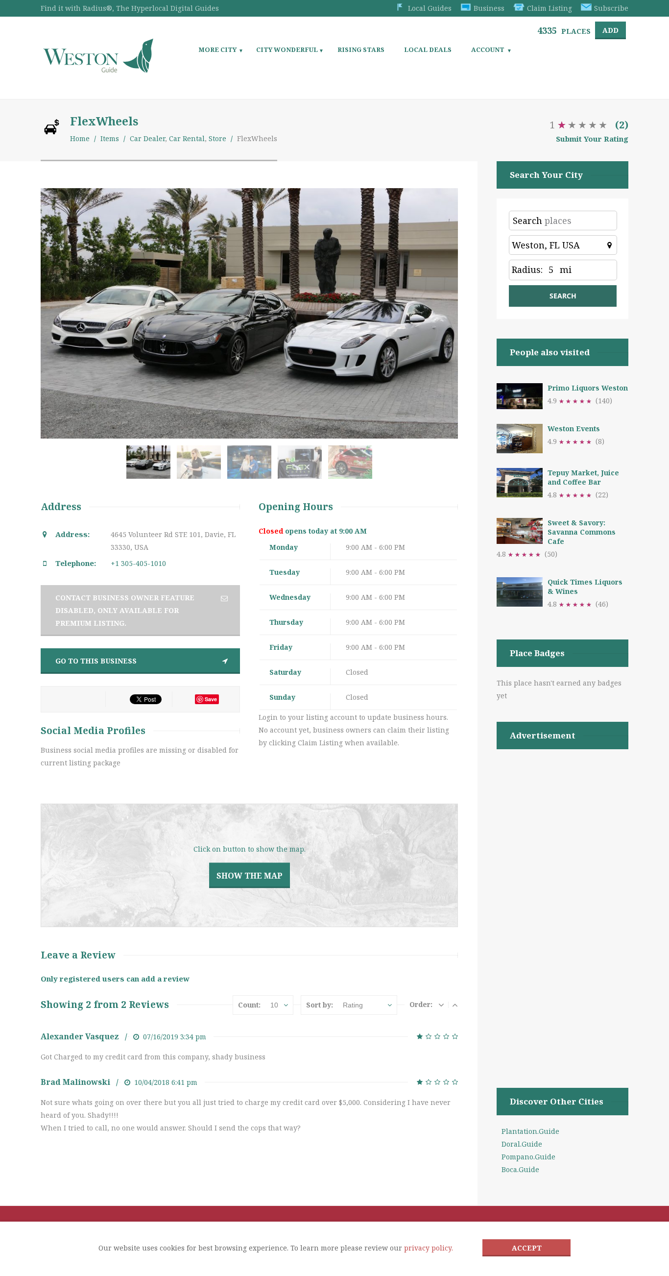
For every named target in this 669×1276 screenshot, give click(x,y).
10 (274, 1005)
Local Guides (430, 8)
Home (80, 138)
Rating (353, 1005)
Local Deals (428, 49)
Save (211, 699)
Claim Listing (549, 8)
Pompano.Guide (528, 1156)
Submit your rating (592, 139)
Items (109, 138)
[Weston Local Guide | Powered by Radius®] (98, 69)
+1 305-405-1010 (138, 563)
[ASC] (455, 1004)
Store (217, 138)
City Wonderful (287, 49)
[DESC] (441, 1004)
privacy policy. (428, 1247)
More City (217, 49)
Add (610, 30)
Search (527, 220)
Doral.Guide (522, 1144)
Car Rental (187, 138)
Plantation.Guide (530, 1131)
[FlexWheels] (150, 467)
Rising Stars (360, 49)
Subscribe (611, 8)
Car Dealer (147, 138)
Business (489, 8)
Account (487, 49)
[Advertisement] (562, 906)
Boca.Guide (520, 1169)
